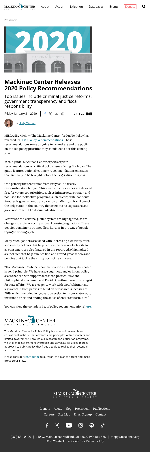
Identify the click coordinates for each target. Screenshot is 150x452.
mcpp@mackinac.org (125, 436)
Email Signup (83, 414)
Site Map (64, 414)
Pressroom (10, 20)
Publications (101, 408)
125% (90, 113)
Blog (68, 408)
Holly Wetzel (27, 123)
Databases (96, 7)
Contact (100, 414)
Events (114, 7)
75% (87, 113)
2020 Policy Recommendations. (42, 140)
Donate (130, 7)
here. (88, 306)
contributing (32, 356)
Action (59, 7)
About (45, 7)
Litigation (76, 7)
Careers (49, 414)
